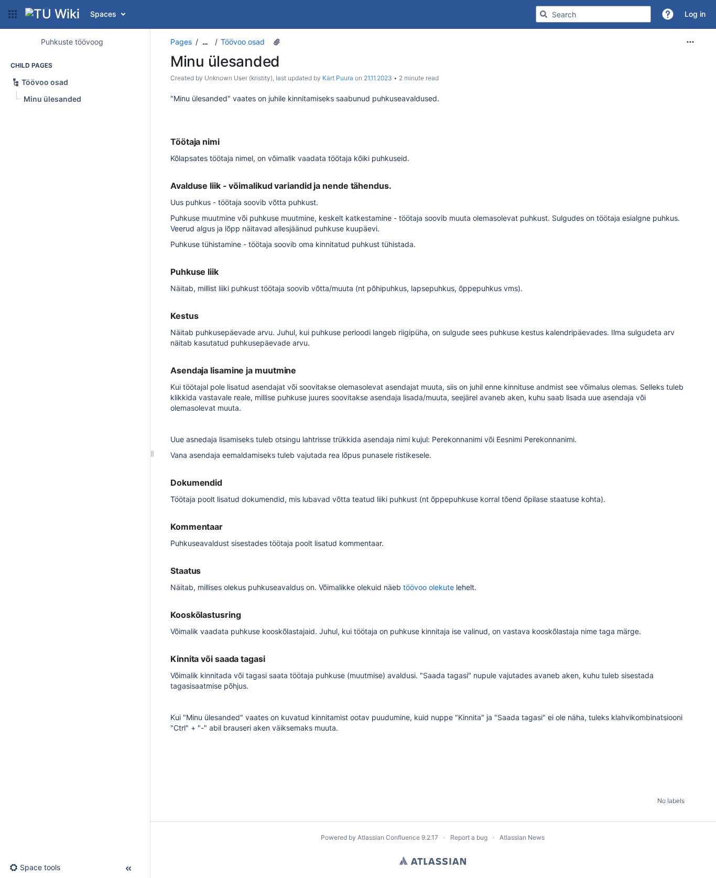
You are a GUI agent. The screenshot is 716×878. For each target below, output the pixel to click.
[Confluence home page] (52, 14)
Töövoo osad (243, 41)
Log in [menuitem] (695, 13)
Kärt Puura (337, 78)
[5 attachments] (277, 42)
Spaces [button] (103, 13)
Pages (181, 41)
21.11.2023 (378, 78)
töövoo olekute (428, 587)
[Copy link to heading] (223, 142)
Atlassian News (522, 837)
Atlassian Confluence (388, 837)
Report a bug (468, 837)
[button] (12, 14)
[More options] (690, 42)
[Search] (543, 14)
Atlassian (432, 861)
